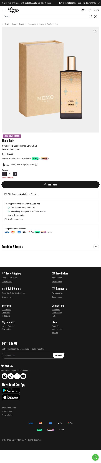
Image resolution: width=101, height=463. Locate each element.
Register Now (7, 329)
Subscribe (58, 355)
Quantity (5, 170)
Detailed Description (10, 149)
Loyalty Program (8, 326)
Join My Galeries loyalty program (22, 164)
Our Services (6, 310)
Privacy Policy (7, 411)
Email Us (55, 333)
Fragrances (32, 24)
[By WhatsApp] (95, 457)
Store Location (57, 329)
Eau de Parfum (52, 24)
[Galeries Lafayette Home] (14, 10)
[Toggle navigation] (4, 10)
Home (14, 24)
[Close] (99, 3)
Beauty (21, 24)
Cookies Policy (7, 415)
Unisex (41, 24)
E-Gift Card (6, 313)
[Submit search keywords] (91, 16)
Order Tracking (57, 313)
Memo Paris (8, 140)
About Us (55, 326)
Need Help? (56, 310)
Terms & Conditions (9, 407)
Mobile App (6, 316)
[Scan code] (95, 16)
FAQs (53, 316)
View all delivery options (16, 215)
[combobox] (50, 16)
